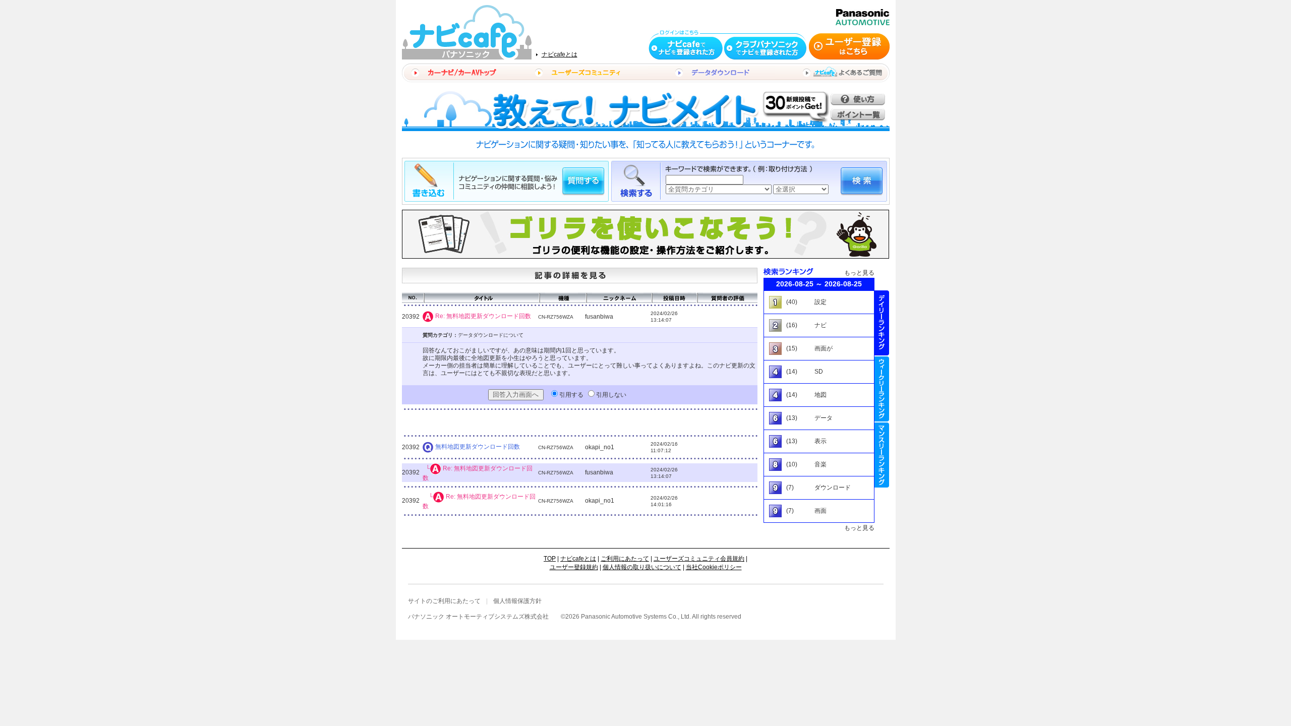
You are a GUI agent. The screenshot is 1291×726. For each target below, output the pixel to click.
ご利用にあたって (625, 558)
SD (818, 371)
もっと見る (859, 272)
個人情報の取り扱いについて (642, 567)
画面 (820, 510)
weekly (881, 388)
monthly (881, 455)
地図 (820, 394)
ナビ (820, 325)
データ (823, 417)
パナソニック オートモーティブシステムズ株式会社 (478, 616)
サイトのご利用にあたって (444, 600)
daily (881, 322)
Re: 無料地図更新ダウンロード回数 (483, 316)
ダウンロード (832, 487)
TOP (550, 558)
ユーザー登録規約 (574, 567)
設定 (820, 302)
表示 (820, 441)
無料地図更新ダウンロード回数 (477, 446)
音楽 (820, 464)
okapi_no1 (599, 447)
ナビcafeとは (559, 54)
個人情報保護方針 (517, 600)
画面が (823, 348)
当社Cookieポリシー (714, 567)
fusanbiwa (599, 316)
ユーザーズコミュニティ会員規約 (699, 558)
